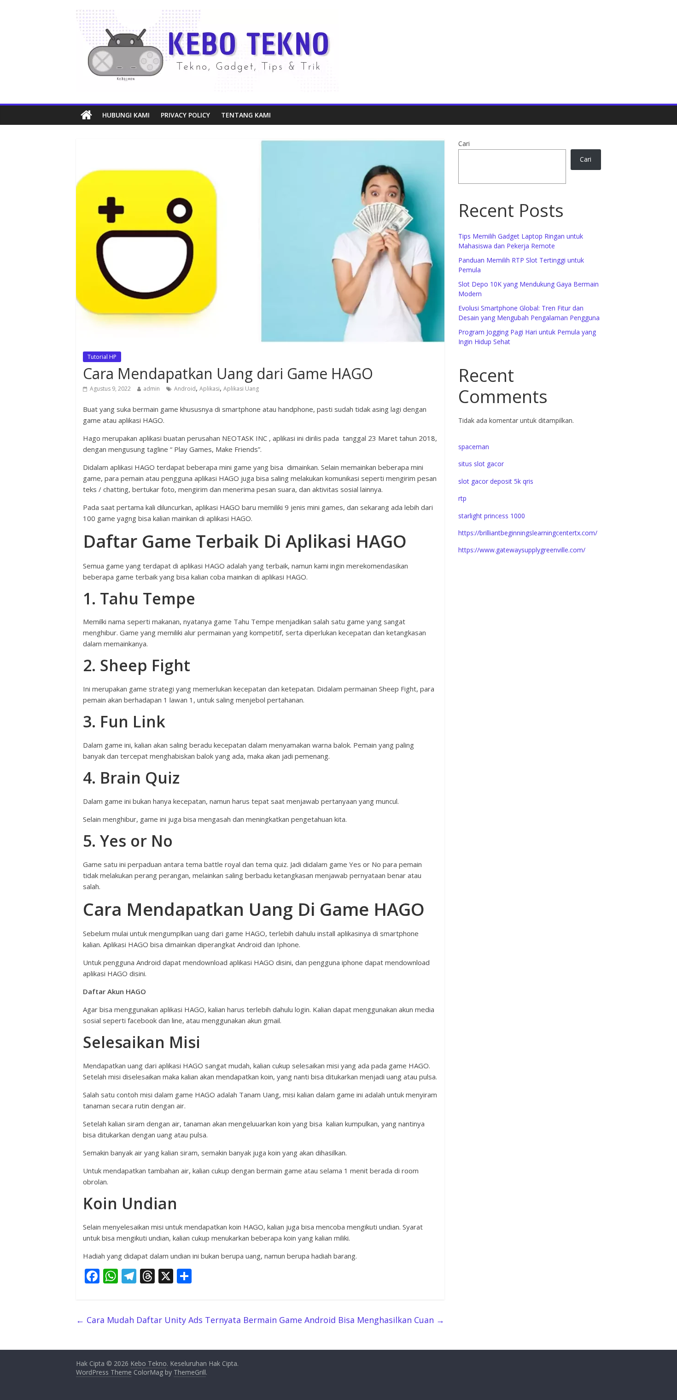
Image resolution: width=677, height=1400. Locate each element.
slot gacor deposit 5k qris (495, 481)
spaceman (473, 446)
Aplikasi (209, 388)
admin (151, 388)
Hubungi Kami (126, 115)
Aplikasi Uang (241, 388)
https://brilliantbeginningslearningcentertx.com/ (527, 532)
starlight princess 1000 (491, 515)
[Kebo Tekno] (86, 115)
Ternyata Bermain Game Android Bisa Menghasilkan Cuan (324, 1319)
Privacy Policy (185, 115)
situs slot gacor (481, 463)
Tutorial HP (102, 357)
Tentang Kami (246, 115)
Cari (464, 143)
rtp (462, 498)
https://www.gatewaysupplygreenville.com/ (521, 549)
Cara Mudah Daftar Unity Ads (139, 1319)
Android (185, 388)
